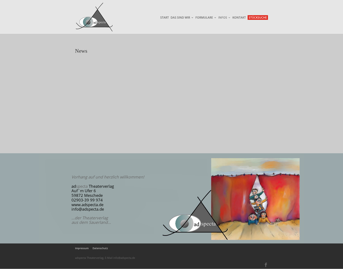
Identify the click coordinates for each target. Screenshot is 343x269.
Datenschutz (100, 248)
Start (164, 17)
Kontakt (239, 17)
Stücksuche (258, 17)
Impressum (82, 248)
